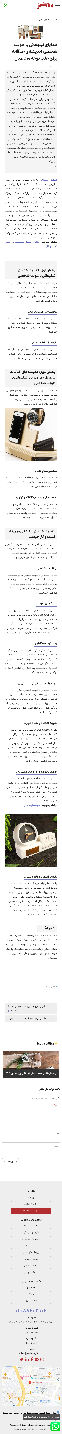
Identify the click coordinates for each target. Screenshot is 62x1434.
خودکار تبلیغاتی (31, 1232)
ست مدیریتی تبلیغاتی (31, 1225)
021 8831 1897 (16, 1322)
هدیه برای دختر (32, 805)
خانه (55, 19)
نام (58, 1133)
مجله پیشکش (44, 19)
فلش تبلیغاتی (31, 1245)
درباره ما (31, 1197)
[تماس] (5, 5)
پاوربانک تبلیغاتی (31, 1252)
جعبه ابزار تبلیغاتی (31, 1239)
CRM (22, 1429)
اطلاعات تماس (31, 1204)
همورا (16, 1429)
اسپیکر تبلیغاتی (31, 1259)
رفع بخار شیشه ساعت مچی (31, 1018)
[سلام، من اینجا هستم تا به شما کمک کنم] (55, 1426)
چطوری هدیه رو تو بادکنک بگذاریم (27, 1009)
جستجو (31, 1287)
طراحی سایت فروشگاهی (37, 1429)
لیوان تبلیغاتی (31, 1265)
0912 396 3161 (31, 1332)
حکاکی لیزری (31, 1300)
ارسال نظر (12, 1161)
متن (57, 1104)
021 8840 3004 (31, 1311)
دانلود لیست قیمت (31, 1210)
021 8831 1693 (32, 1322)
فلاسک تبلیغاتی (31, 1272)
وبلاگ (31, 1294)
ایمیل (57, 1146)
